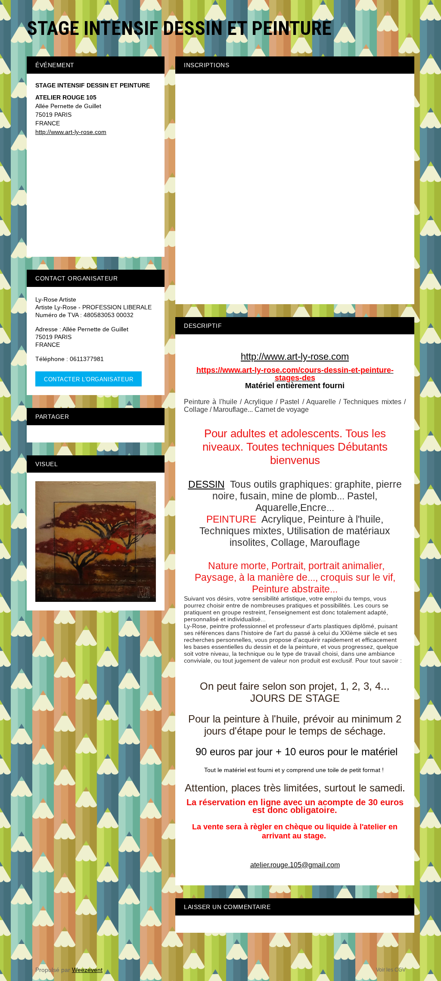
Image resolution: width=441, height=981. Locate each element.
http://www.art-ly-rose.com (70, 131)
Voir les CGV (391, 970)
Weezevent (87, 969)
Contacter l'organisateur (88, 379)
